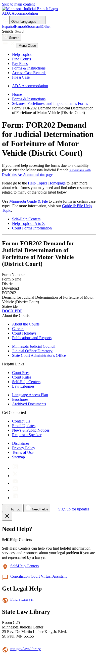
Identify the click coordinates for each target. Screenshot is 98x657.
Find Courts (21, 59)
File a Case (21, 77)
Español (8, 26)
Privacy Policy (23, 448)
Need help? (39, 509)
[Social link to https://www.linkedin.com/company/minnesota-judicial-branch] (15, 498)
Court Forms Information (32, 228)
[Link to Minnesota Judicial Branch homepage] (30, 9)
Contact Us (21, 421)
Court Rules (21, 377)
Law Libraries (23, 386)
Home (17, 94)
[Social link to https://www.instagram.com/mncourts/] (15, 468)
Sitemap (18, 457)
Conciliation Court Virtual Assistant (38, 576)
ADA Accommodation (20, 13)
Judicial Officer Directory (32, 351)
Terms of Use (22, 452)
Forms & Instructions (28, 68)
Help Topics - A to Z (28, 223)
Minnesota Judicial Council (33, 346)
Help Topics (21, 54)
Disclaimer (20, 443)
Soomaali (34, 26)
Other (46, 26)
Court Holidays (24, 333)
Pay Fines (20, 63)
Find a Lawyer (22, 599)
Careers (18, 328)
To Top (15, 509)
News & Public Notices (31, 430)
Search (7, 31)
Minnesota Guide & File (28, 201)
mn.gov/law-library (25, 649)
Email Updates (23, 426)
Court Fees (20, 372)
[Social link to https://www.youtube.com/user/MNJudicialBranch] (15, 483)
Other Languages (24, 22)
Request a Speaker (26, 435)
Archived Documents (29, 404)
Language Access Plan (30, 395)
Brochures (20, 399)
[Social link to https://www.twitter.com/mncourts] (15, 476)
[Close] (7, 516)
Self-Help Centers (26, 219)
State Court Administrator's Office (39, 355)
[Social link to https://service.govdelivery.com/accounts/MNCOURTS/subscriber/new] (15, 490)
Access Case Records (29, 73)
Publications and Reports (32, 338)
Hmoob (21, 26)
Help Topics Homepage (47, 183)
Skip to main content (18, 4)
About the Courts (25, 324)
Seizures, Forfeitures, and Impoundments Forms (50, 103)
